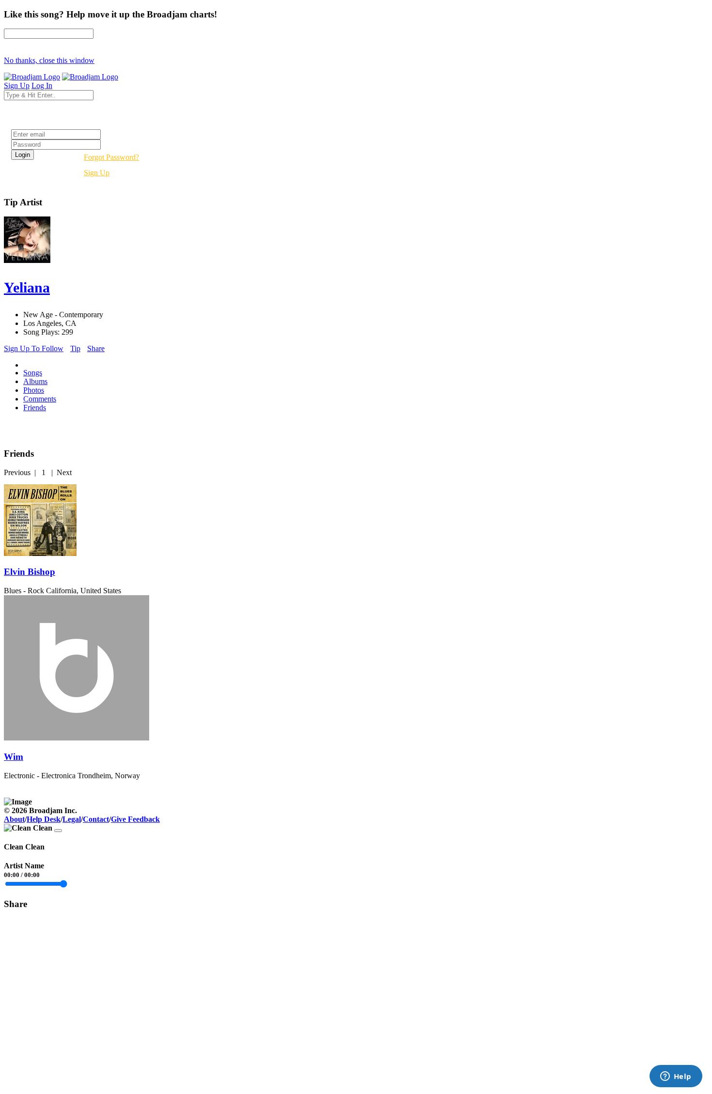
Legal (71, 819)
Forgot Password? (111, 157)
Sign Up (96, 173)
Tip (75, 348)
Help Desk (44, 819)
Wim (13, 757)
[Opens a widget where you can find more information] (675, 1077)
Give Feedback (135, 819)
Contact (96, 819)
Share (96, 348)
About (14, 819)
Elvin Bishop (29, 572)
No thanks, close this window (49, 60)
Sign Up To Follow (33, 348)
